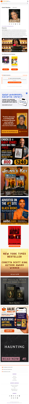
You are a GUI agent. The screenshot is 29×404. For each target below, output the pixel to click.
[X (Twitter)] (15, 396)
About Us (14, 376)
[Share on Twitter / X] (17, 24)
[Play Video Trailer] (14, 235)
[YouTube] (11, 396)
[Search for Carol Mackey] (14, 15)
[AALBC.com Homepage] (5, 1)
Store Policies (14, 380)
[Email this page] (19, 24)
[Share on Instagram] (11, 24)
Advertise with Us (14, 386)
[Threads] (17, 396)
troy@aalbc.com (14, 389)
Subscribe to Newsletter (14, 385)
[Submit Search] (27, 3)
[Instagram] (9, 396)
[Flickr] (17, 398)
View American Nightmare (15, 246)
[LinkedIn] (13, 398)
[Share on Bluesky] (15, 24)
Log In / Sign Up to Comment (15, 82)
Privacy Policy (14, 377)
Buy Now (5, 69)
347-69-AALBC (15, 390)
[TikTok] (11, 398)
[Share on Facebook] (9, 24)
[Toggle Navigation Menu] (27, 1)
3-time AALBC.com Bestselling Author (7, 26)
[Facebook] (13, 396)
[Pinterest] (15, 398)
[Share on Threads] (13, 24)
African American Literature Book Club (12, 402)
